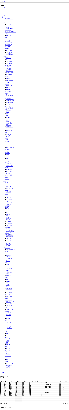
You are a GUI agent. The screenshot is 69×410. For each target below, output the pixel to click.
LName (12, 381)
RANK (66, 381)
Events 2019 (7, 374)
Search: (61, 380)
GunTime (32, 381)
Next (67, 403)
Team (51, 381)
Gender (38, 381)
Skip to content (3, 1)
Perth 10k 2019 (11, 374)
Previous (63, 403)
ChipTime (25, 381)
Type (60, 381)
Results (4, 374)
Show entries (2, 380)
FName (6, 381)
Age (42, 381)
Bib (1, 381)
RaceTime (18, 381)
